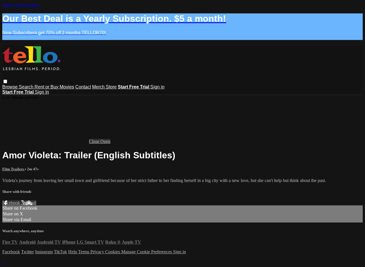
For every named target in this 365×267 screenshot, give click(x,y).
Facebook (11, 202)
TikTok (60, 251)
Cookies (113, 251)
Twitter (27, 251)
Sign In (42, 92)
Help (73, 251)
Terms (84, 251)
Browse (10, 86)
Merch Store (104, 86)
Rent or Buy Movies (54, 86)
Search (27, 86)
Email (31, 202)
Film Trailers (13, 169)
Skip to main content (20, 4)
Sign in (157, 86)
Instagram (44, 251)
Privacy (97, 251)
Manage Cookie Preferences (147, 251)
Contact (83, 86)
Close (94, 141)
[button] (5, 81)
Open (105, 141)
